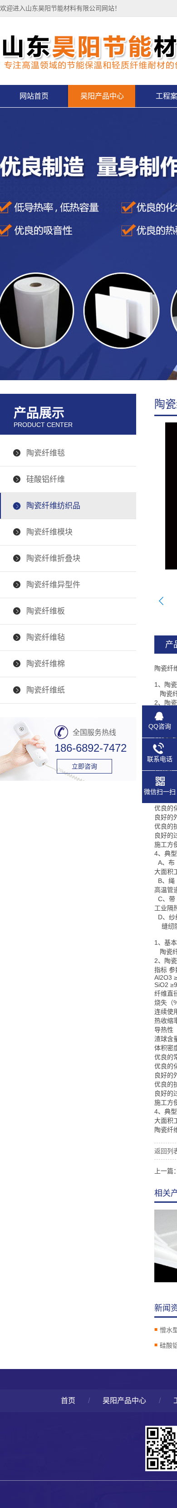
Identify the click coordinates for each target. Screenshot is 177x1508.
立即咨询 (84, 766)
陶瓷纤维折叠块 (53, 558)
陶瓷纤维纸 (45, 690)
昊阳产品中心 (102, 96)
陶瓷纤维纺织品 (53, 505)
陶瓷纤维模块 (49, 532)
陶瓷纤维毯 (45, 453)
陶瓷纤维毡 (45, 637)
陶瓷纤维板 (45, 611)
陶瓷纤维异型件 (53, 584)
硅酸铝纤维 (45, 479)
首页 (68, 1400)
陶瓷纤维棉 (45, 664)
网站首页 (34, 96)
